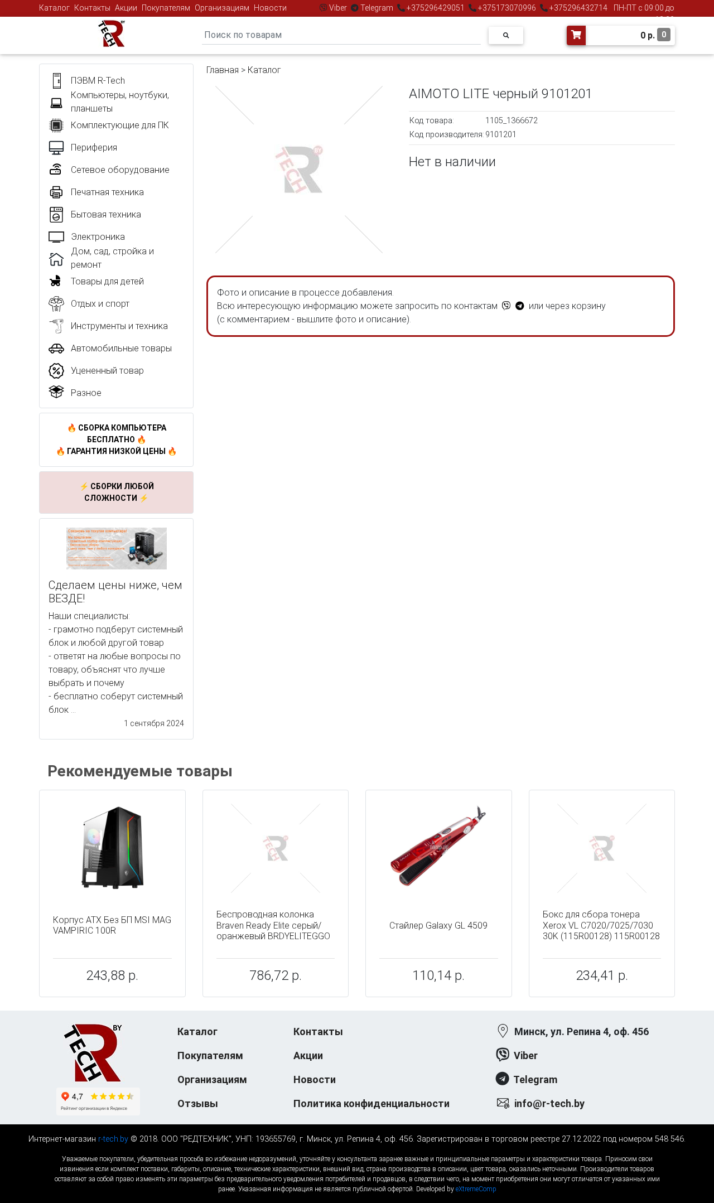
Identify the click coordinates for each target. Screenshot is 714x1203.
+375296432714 (577, 7)
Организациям (222, 7)
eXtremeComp (476, 1189)
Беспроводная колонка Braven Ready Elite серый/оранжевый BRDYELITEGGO (273, 925)
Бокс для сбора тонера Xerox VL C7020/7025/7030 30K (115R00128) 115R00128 (601, 925)
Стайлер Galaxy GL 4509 (438, 925)
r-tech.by (113, 1139)
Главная (222, 70)
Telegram (377, 7)
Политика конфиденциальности (371, 1103)
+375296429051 (435, 7)
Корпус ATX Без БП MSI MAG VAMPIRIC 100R (112, 925)
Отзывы (197, 1103)
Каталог (54, 7)
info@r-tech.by (549, 1103)
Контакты (92, 7)
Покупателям (166, 7)
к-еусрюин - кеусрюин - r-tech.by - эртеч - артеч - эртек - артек (357, 1150)
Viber (338, 7)
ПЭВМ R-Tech (98, 80)
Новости (270, 7)
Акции (126, 7)
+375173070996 (506, 7)
